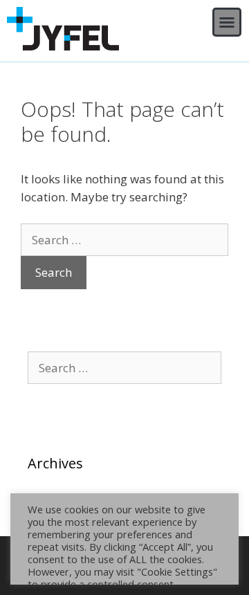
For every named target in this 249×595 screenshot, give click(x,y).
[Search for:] (124, 240)
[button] (226, 22)
